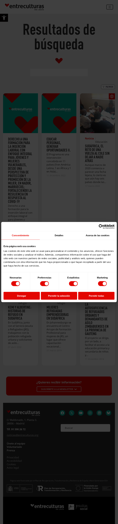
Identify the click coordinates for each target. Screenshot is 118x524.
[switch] (44, 283)
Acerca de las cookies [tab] (97, 235)
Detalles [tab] (59, 235)
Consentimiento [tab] (20, 235)
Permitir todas (96, 296)
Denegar (21, 296)
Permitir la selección (59, 296)
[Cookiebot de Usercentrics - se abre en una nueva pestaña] (101, 226)
